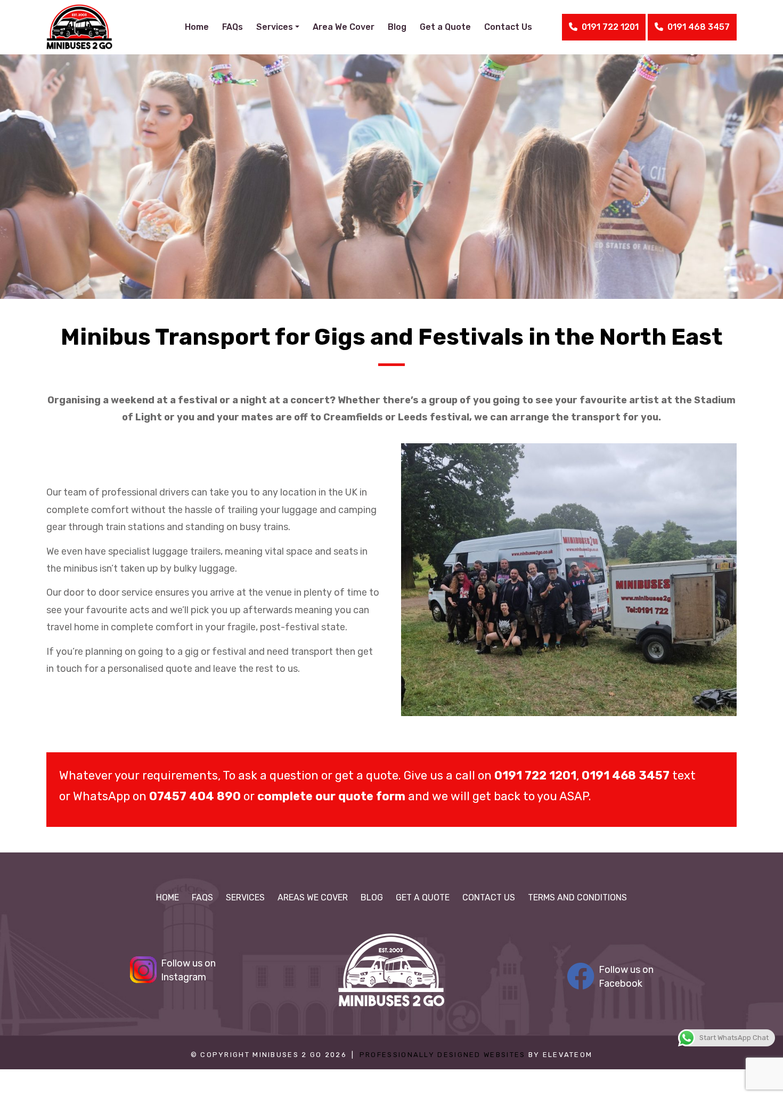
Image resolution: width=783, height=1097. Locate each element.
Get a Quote (445, 27)
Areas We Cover (313, 897)
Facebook (626, 976)
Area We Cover (343, 27)
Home (197, 27)
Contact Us (508, 27)
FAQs (232, 27)
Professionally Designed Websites (443, 1055)
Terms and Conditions (577, 897)
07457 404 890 (195, 796)
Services (245, 897)
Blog (397, 27)
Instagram (188, 970)
